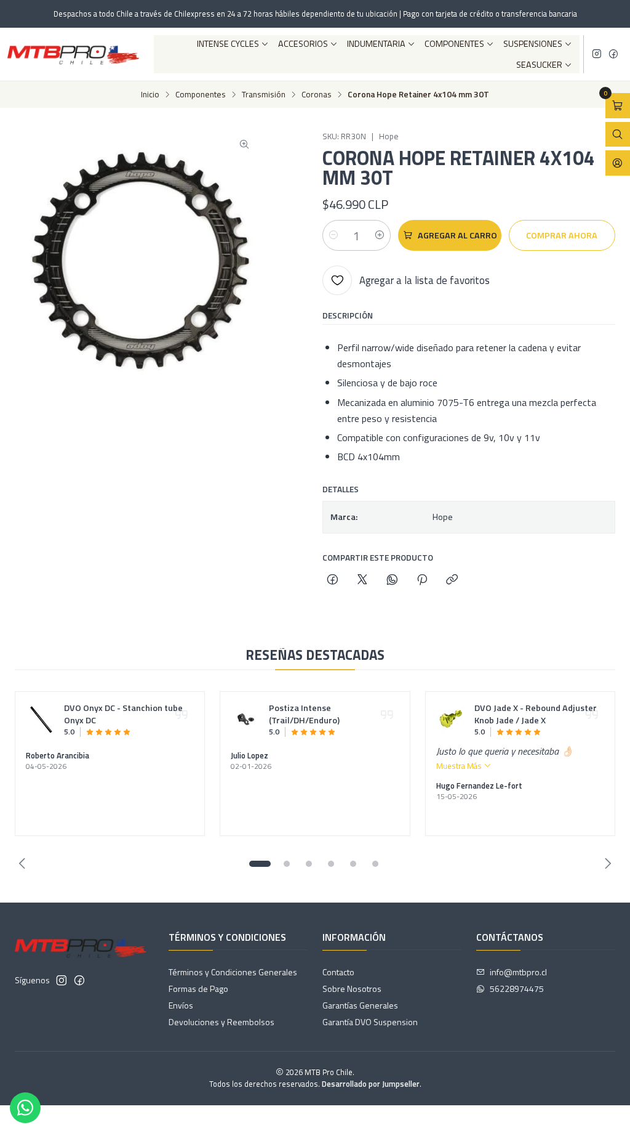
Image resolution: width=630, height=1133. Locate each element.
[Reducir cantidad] (333, 235)
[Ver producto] (41, 719)
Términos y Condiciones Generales (233, 971)
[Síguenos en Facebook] (613, 54)
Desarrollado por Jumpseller (371, 1084)
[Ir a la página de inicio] (73, 54)
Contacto (338, 971)
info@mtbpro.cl (518, 971)
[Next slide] (606, 863)
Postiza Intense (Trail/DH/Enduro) (304, 714)
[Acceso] (617, 163)
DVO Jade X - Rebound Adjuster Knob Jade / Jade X (535, 714)
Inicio (150, 95)
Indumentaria (376, 44)
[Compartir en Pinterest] (422, 580)
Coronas (316, 95)
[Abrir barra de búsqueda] (617, 134)
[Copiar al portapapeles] (452, 580)
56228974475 (517, 988)
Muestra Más (460, 766)
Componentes (454, 44)
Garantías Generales (360, 1005)
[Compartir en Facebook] (332, 580)
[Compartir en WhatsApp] (392, 580)
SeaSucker (539, 64)
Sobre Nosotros (351, 988)
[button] (259, 863)
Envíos (181, 1005)
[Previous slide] (24, 863)
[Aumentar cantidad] (379, 235)
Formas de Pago (198, 988)
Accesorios (303, 44)
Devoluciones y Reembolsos (221, 1021)
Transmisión (263, 95)
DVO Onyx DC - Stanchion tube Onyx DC (123, 714)
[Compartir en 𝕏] (362, 580)
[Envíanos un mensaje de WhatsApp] (25, 1107)
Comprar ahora (561, 235)
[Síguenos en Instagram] (596, 54)
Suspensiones (532, 44)
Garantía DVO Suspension (370, 1021)
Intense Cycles (228, 44)
